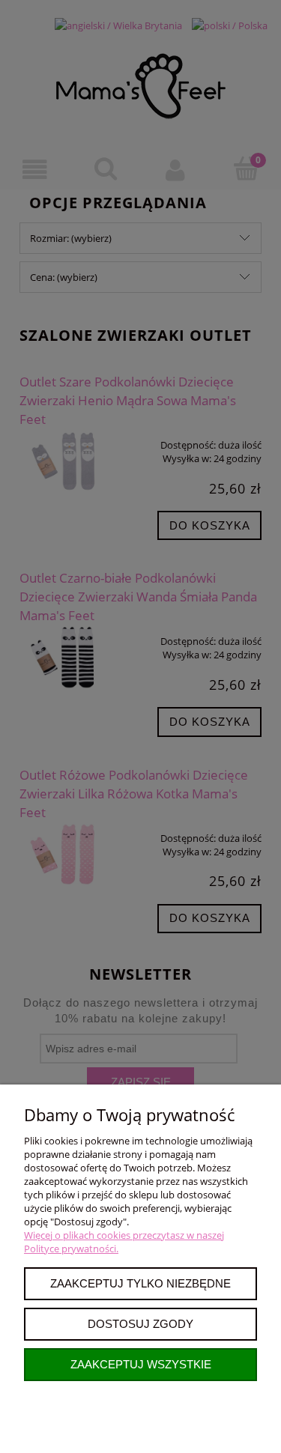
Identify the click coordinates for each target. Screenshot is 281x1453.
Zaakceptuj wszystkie (140, 1364)
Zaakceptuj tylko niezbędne (140, 1283)
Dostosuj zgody (140, 1323)
